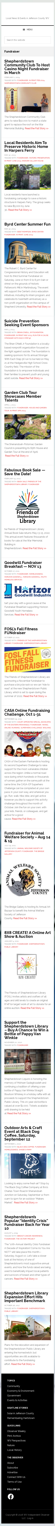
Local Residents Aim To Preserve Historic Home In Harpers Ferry (26, 147)
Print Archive (14, 1435)
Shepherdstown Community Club (20, 83)
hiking (45, 725)
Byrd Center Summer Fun (27, 224)
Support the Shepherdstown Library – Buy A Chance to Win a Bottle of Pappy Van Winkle (26, 1030)
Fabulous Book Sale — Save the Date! (24, 472)
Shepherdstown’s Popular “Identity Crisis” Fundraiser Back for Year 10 (27, 1223)
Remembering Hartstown (21, 1418)
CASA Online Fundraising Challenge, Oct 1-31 (27, 712)
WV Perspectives (16, 1440)
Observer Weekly (16, 1431)
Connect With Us (16, 1477)
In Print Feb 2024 (36, 80)
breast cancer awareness (29, 1236)
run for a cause (40, 335)
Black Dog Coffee (25, 1147)
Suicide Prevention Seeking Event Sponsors (26, 323)
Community (13, 1386)
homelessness (36, 574)
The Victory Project (25, 1239)
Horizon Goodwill (13, 577)
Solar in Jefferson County (20, 1413)
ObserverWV (27, 11)
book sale (22, 482)
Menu (30, 29)
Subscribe (12, 1467)
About (10, 1463)
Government (14, 1395)
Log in (30, 1518)
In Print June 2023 (12, 161)
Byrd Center (38, 232)
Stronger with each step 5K (17, 338)
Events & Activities (17, 1400)
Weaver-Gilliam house (32, 161)
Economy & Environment (20, 1390)
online (7, 728)
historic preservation (39, 158)
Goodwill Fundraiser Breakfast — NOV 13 (23, 564)
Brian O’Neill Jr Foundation (30, 332)
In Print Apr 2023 (18, 411)
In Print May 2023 (24, 335)
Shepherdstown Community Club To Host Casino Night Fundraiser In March (27, 67)
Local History (14, 1450)
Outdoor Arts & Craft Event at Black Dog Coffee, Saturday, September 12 (23, 1133)
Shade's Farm (25, 1150)
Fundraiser (22, 80)
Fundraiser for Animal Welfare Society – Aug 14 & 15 (27, 837)
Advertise (12, 1472)
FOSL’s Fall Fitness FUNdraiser (21, 631)
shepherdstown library (35, 643)
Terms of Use (14, 1481)
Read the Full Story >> (36, 128)
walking (47, 728)
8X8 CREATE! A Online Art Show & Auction (27, 934)
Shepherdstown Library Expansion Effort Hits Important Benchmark (26, 1297)
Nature (11, 1445)
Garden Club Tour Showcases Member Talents (22, 396)
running (16, 728)
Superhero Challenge (31, 728)
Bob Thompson (24, 232)
